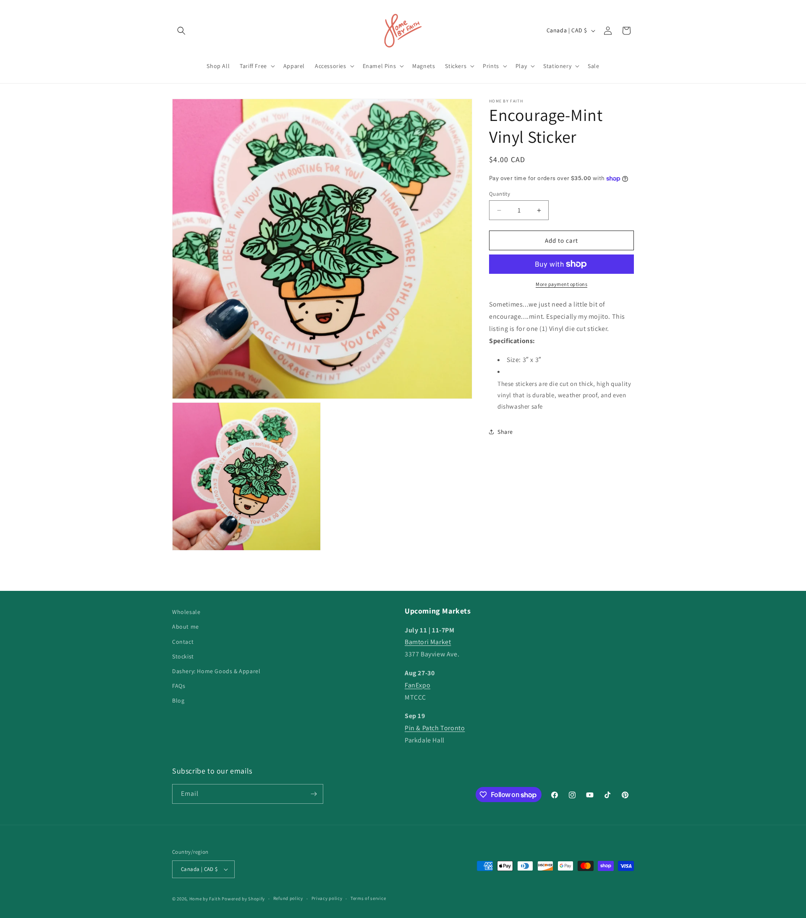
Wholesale (186, 612)
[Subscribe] (313, 794)
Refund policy (288, 898)
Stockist (183, 656)
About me (185, 626)
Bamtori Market (428, 641)
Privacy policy (327, 898)
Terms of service (368, 898)
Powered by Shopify (243, 899)
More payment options (561, 284)
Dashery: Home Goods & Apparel (216, 671)
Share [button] (505, 431)
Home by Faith (205, 899)
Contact (183, 641)
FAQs (178, 686)
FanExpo (417, 685)
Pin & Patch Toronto (435, 728)
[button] (181, 30)
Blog (178, 700)
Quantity (499, 193)
